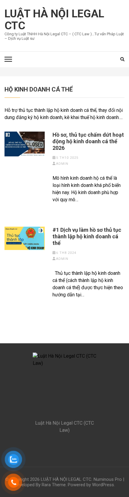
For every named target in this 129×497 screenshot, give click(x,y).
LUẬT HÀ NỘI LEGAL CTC (54, 19)
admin (62, 164)
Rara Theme (54, 484)
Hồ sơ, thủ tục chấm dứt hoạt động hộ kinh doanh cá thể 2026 (88, 141)
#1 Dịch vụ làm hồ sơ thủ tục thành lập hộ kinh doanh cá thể (86, 236)
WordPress (103, 484)
